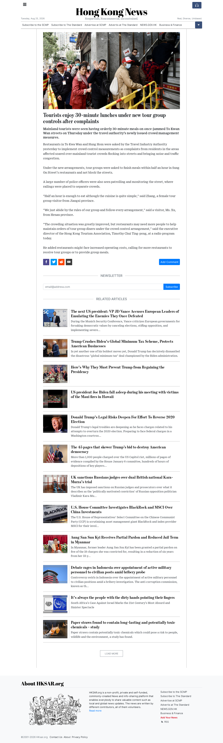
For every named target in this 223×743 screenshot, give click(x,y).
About (67, 737)
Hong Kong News (111, 11)
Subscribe (172, 286)
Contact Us (56, 737)
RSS (166, 721)
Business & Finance (170, 24)
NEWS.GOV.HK (148, 24)
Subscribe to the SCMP (35, 24)
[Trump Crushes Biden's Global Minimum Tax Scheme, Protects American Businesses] (55, 347)
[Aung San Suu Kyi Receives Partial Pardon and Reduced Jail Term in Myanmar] (55, 543)
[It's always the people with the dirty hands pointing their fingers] (55, 604)
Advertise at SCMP (95, 24)
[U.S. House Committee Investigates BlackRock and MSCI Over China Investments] (55, 513)
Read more (95, 710)
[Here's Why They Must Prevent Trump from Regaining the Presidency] (55, 373)
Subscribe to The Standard (66, 24)
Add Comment (169, 262)
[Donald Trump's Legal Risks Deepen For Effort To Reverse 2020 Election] (55, 423)
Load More (111, 653)
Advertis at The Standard (123, 24)
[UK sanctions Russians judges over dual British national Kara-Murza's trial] (55, 483)
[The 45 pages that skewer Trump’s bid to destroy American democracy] (55, 453)
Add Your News (168, 717)
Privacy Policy (80, 737)
